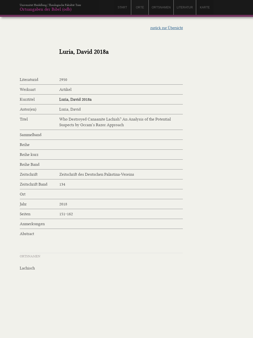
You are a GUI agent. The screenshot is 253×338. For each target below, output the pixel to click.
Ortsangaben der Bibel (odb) (45, 9)
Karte (205, 7)
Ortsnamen (161, 7)
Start (122, 7)
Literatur (185, 7)
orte (140, 7)
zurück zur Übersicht (166, 28)
